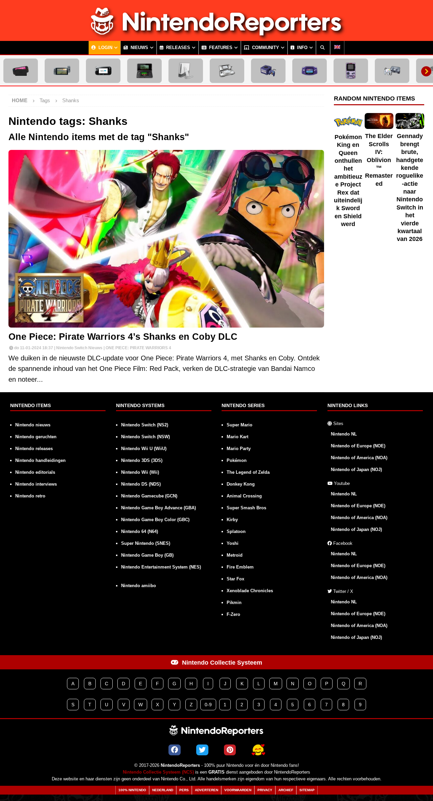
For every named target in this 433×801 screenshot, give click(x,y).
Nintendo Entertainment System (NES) (161, 567)
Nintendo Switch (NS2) (144, 424)
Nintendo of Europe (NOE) (358, 445)
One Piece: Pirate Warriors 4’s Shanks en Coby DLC (122, 337)
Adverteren (206, 790)
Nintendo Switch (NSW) (145, 436)
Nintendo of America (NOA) (359, 457)
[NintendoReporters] (216, 35)
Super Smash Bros (246, 507)
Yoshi (232, 543)
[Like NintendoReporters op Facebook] (174, 749)
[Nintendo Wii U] (103, 70)
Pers (184, 790)
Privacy (264, 790)
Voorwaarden (237, 790)
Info (301, 47)
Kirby (232, 519)
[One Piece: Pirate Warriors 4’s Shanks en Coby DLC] (166, 239)
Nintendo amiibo (138, 585)
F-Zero (233, 614)
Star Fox (235, 578)
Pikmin (234, 602)
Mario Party (239, 448)
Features (220, 47)
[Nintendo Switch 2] (20, 70)
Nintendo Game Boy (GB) (147, 555)
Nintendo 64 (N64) (139, 531)
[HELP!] (258, 750)
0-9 (208, 704)
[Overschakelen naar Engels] (337, 47)
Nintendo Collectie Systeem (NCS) (158, 772)
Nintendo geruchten (35, 436)
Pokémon (237, 460)
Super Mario (239, 424)
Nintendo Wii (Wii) (140, 472)
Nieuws (138, 47)
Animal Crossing (244, 495)
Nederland (162, 790)
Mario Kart (237, 436)
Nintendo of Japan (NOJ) (356, 469)
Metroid (235, 555)
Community (265, 47)
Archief (285, 790)
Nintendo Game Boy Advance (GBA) (158, 507)
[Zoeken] (323, 47)
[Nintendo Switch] (62, 70)
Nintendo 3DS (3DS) (141, 460)
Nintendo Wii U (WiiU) (143, 448)
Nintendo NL (344, 434)
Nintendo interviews (36, 484)
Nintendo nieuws (32, 424)
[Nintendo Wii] (185, 70)
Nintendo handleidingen (40, 460)
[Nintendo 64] (392, 70)
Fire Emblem (240, 567)
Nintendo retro (30, 495)
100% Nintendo (132, 790)
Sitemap (307, 790)
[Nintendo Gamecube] (268, 70)
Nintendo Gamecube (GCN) (149, 495)
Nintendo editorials (35, 472)
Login (104, 47)
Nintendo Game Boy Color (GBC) (155, 519)
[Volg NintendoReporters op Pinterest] (230, 749)
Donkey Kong (241, 484)
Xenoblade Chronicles (250, 590)
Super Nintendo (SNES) (145, 543)
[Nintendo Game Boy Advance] (309, 70)
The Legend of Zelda (248, 472)
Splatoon (236, 531)
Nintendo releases (34, 448)
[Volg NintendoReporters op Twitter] (202, 749)
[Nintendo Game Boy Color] (351, 70)
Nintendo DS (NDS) (141, 484)
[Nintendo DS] (227, 70)
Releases (177, 47)
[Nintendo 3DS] (144, 70)
